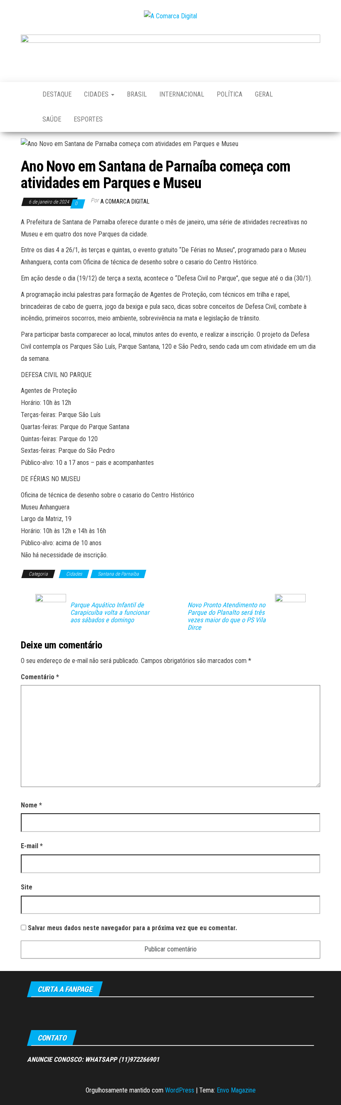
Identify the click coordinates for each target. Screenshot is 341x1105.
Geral (264, 94)
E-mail (32, 846)
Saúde (51, 119)
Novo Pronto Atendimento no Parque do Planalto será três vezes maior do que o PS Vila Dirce (227, 616)
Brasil (137, 94)
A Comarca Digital (124, 201)
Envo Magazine (236, 1090)
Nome (31, 805)
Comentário (40, 677)
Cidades (97, 94)
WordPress (179, 1090)
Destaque (57, 94)
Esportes (88, 119)
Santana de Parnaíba (118, 574)
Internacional (181, 94)
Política (229, 94)
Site (26, 887)
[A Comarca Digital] (25, 94)
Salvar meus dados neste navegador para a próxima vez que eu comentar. (132, 928)
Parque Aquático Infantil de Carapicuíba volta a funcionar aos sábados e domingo (109, 612)
